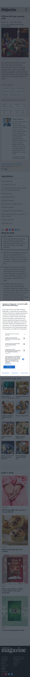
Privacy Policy (24, 373)
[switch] (23, 338)
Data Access (15, 373)
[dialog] (15, 338)
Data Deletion (5, 373)
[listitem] (15, 334)
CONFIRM (9, 366)
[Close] (26, 304)
